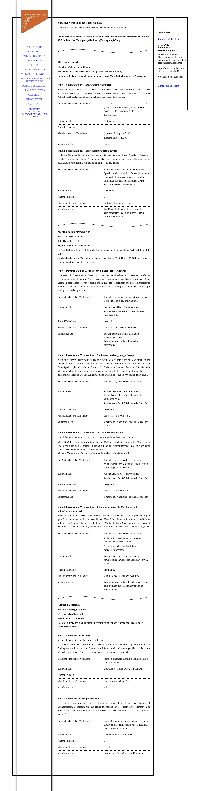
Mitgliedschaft (34, 56)
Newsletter (34, 99)
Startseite (34, 47)
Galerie (33, 94)
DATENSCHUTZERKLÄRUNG (34, 114)
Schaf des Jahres (33, 85)
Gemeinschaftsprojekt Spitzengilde (34, 80)
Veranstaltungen (33, 74)
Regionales (34, 60)
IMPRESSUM (34, 112)
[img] (34, 21)
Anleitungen (34, 90)
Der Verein (33, 51)
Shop (34, 65)
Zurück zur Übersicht (168, 39)
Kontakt (34, 103)
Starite (34, 109)
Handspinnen (34, 69)
